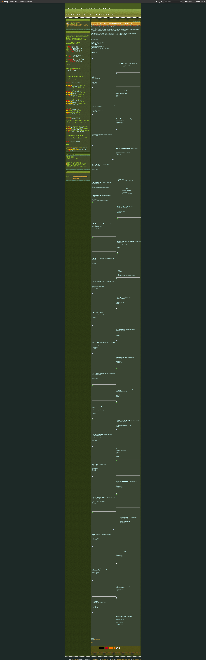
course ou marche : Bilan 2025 (74, 162)
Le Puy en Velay (70, 157)
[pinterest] (162, 1)
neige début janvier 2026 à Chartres (75, 161)
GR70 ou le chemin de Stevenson (74, 158)
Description (70, 24)
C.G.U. (112, 659)
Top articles (92, 659)
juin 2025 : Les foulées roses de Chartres (76, 164)
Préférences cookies (136, 659)
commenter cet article (134, 651)
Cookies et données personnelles (122, 659)
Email (67, 176)
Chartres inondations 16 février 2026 (75, 160)
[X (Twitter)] (159, 1)
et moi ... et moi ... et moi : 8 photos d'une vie (76, 163)
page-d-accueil (94, 642)
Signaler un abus (105, 659)
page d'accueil (70, 156)
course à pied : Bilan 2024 (73, 165)
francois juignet (74, 659)
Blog (68, 22)
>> (117, 19)
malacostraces (97, 639)
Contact (69, 28)
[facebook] (156, 1)
